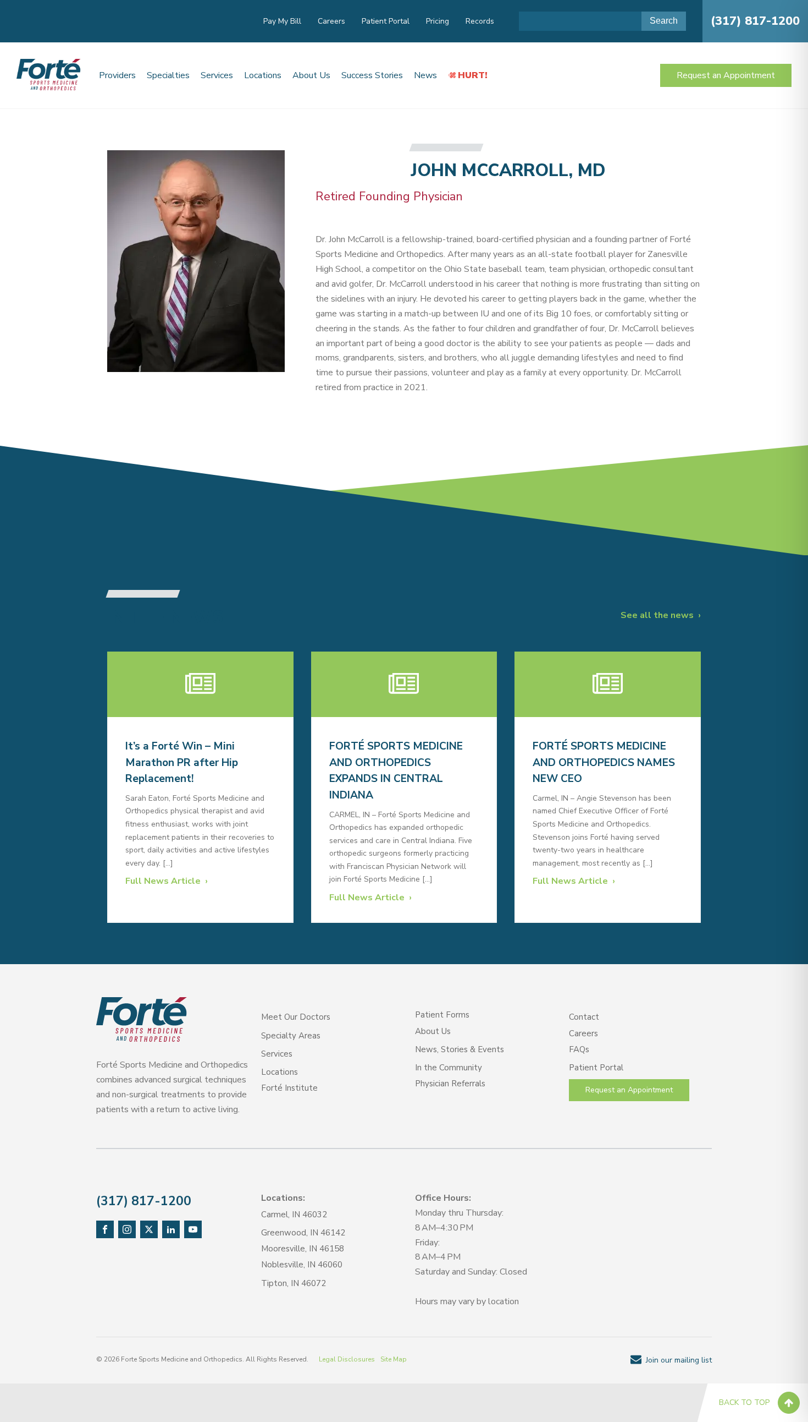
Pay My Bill (282, 21)
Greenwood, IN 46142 (303, 1232)
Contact (584, 1016)
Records (480, 21)
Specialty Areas (290, 1035)
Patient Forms (442, 1014)
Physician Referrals (450, 1083)
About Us (311, 75)
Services (217, 75)
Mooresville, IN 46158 (302, 1248)
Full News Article (163, 881)
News (425, 75)
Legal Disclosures (347, 1359)
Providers (117, 75)
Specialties (168, 75)
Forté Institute (289, 1087)
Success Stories (372, 75)
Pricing (437, 21)
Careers (331, 21)
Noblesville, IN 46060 (301, 1264)
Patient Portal (385, 21)
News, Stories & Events (459, 1049)
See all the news (657, 615)
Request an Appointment (726, 75)
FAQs (579, 1049)
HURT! (473, 75)
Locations (262, 75)
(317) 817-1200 (755, 21)
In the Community (448, 1067)
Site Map (393, 1359)
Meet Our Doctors (295, 1016)
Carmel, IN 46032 (294, 1214)
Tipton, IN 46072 (293, 1283)
